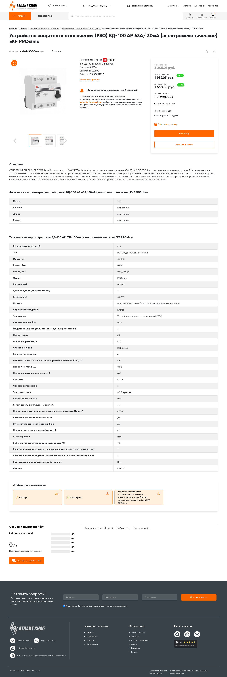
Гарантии (135, 648)
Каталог (21, 16)
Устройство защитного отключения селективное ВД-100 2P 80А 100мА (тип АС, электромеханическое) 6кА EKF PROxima (134, 497)
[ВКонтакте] (197, 633)
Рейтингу (121, 528)
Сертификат (76, 497)
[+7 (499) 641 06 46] (45, 640)
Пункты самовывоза (140, 640)
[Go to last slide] (20, 140)
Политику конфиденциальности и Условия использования (103, 606)
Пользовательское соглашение (158, 671)
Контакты (213, 6)
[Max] (177, 634)
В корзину (184, 133)
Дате (107, 528)
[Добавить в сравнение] (207, 51)
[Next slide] (65, 140)
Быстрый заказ (184, 144)
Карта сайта (92, 644)
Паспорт (23, 497)
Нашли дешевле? (166, 103)
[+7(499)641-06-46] (96, 6)
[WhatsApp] (187, 633)
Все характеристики (90, 79)
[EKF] (109, 60)
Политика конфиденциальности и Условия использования (188, 671)
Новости (90, 640)
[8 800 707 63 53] (20, 640)
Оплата (187, 6)
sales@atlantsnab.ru (142, 5)
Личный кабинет (138, 633)
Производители (45, 16)
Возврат (134, 652)
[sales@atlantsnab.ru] (22, 648)
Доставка (199, 6)
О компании (173, 6)
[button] (35, 140)
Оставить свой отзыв (29, 560)
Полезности (140, 528)
